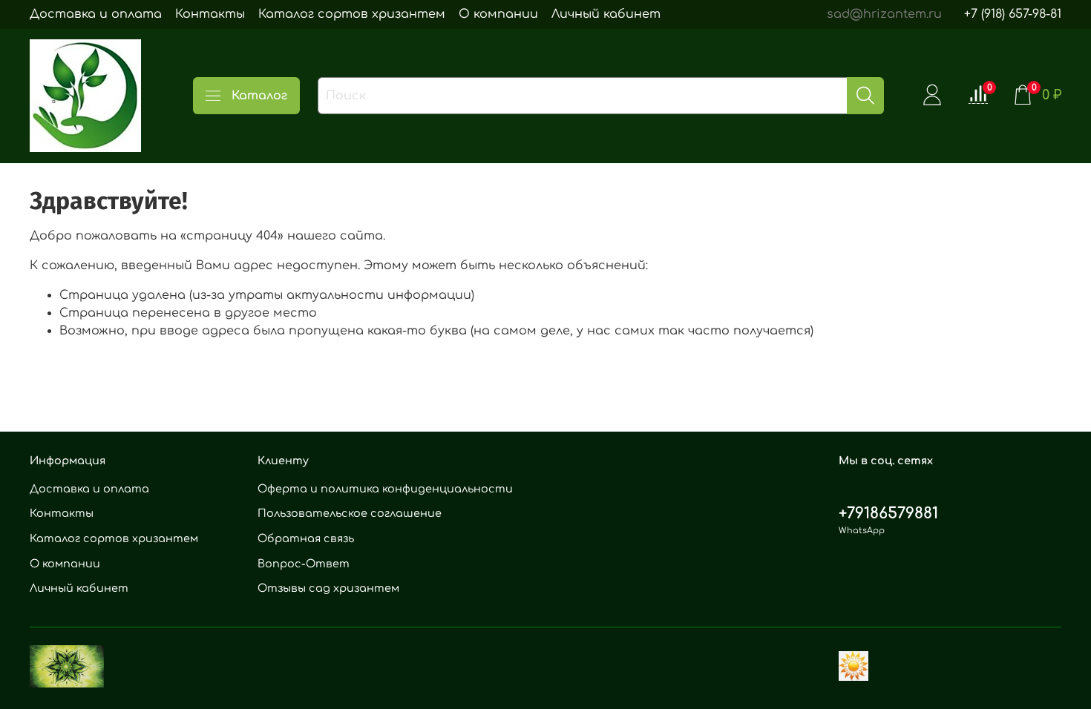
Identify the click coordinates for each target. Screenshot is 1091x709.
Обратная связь (306, 538)
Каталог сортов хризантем (351, 14)
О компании (498, 14)
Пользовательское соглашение (350, 513)
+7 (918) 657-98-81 (1012, 14)
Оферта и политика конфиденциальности (385, 489)
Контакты (210, 14)
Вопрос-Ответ (304, 564)
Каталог (259, 95)
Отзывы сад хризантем (328, 588)
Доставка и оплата (96, 14)
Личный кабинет (606, 14)
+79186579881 (888, 513)
